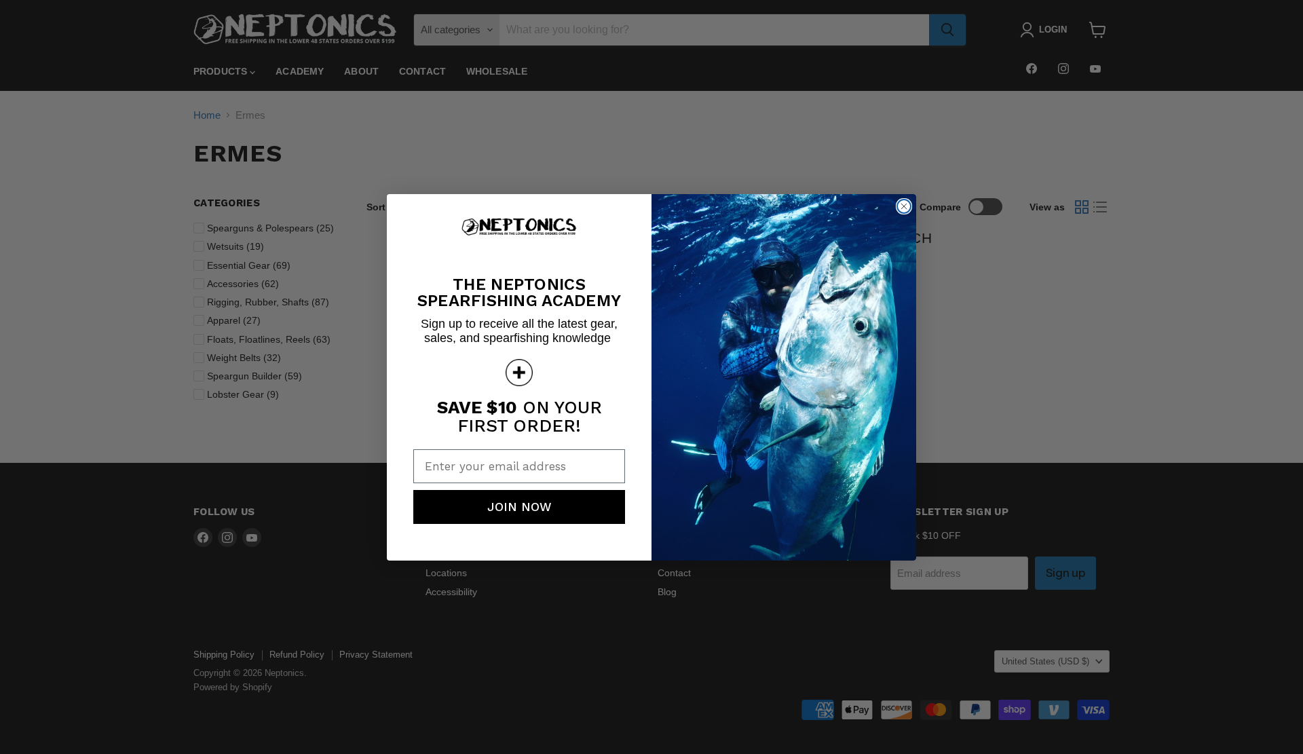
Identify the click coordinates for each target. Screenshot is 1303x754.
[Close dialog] (904, 206)
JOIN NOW (519, 506)
